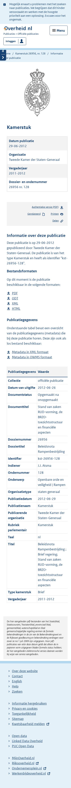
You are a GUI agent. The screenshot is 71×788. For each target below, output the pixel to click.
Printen (55, 213)
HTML (16, 308)
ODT (15, 298)
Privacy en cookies (24, 708)
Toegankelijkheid (24, 714)
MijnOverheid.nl (23, 758)
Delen (55, 220)
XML (15, 303)
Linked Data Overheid (27, 741)
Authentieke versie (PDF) (46, 208)
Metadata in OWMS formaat (32, 357)
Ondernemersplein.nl (27, 768)
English (17, 681)
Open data (19, 736)
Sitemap (18, 719)
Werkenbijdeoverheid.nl (29, 773)
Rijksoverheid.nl (23, 763)
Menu (61, 30)
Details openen (3, 51)
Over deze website (25, 671)
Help (15, 686)
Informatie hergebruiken (29, 703)
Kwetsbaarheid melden (28, 724)
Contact (17, 676)
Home (6, 53)
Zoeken (17, 691)
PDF (15, 293)
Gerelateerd (34, 213)
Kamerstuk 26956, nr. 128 (30, 53)
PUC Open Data (23, 746)
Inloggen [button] (11, 41)
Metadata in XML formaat (30, 352)
